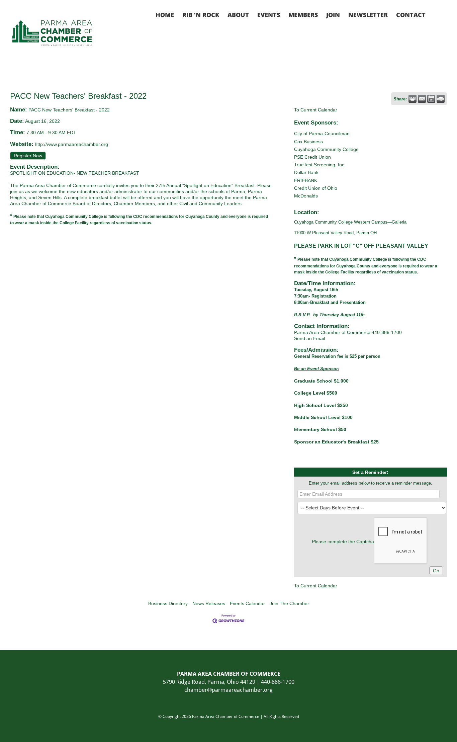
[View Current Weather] (441, 99)
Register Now (28, 155)
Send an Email (309, 338)
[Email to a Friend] (422, 99)
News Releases (208, 603)
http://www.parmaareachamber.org (71, 144)
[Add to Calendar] (431, 99)
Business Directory (168, 603)
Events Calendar (247, 603)
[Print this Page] (412, 99)
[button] (436, 14)
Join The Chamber (289, 603)
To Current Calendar (315, 109)
